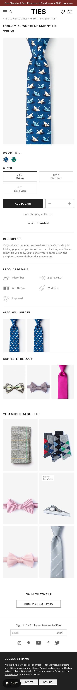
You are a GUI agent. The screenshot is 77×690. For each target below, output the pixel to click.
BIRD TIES (50, 19)
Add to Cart (23, 203)
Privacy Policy (11, 674)
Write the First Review (38, 603)
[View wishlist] (63, 11)
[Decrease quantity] (49, 203)
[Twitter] (57, 643)
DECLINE (47, 682)
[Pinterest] (29, 643)
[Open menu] (5, 11)
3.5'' (20, 189)
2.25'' (20, 176)
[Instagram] (20, 643)
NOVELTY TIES (20, 19)
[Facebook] (48, 643)
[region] (38, 91)
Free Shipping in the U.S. (38, 213)
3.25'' (56, 176)
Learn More (68, 3)
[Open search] (10, 11)
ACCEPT (29, 682)
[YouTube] (39, 643)
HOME (8, 19)
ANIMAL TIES (36, 19)
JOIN (59, 632)
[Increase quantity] (69, 203)
